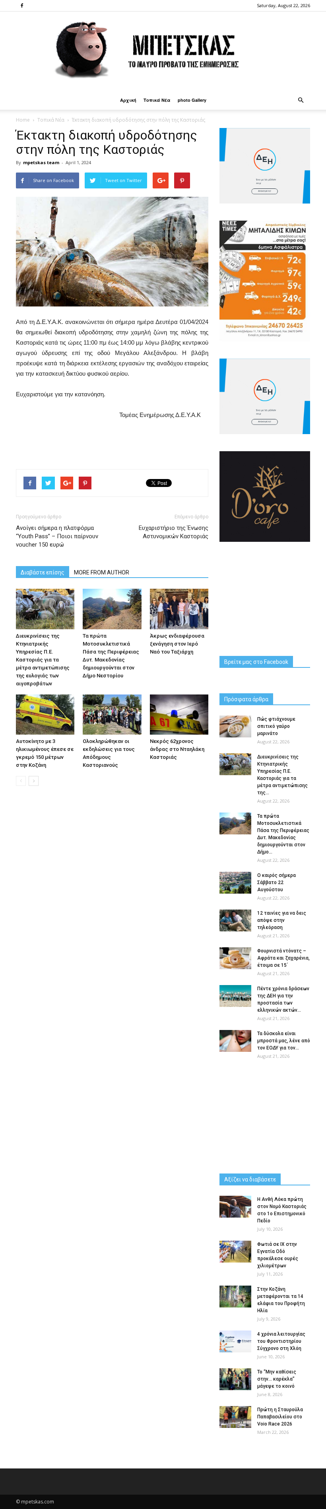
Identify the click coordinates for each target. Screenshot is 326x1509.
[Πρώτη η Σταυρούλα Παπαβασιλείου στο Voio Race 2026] (235, 1417)
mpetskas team (41, 162)
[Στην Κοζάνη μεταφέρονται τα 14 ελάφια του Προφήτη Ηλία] (235, 1296)
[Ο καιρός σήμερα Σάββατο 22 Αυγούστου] (235, 883)
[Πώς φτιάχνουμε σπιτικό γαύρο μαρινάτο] (235, 726)
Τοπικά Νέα (157, 100)
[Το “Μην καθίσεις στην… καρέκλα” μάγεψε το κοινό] (235, 1379)
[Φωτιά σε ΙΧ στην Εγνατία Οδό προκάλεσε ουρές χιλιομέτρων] (235, 1252)
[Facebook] (22, 5)
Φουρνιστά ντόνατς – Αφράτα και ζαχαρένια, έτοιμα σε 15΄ (283, 958)
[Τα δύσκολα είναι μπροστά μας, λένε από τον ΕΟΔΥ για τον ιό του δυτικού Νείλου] (235, 1041)
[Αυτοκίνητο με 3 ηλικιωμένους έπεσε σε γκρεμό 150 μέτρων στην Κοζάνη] (45, 714)
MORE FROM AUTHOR (101, 572)
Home (23, 119)
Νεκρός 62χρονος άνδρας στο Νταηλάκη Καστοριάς (177, 749)
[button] (300, 100)
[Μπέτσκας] (163, 51)
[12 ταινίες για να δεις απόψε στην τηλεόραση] (235, 920)
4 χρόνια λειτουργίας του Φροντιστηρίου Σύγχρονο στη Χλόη (281, 1341)
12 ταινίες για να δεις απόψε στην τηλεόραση (281, 920)
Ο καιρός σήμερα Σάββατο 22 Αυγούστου (276, 882)
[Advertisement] (112, 442)
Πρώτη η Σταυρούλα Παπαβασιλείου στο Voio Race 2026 (280, 1417)
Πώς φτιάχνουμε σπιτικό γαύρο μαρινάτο (276, 726)
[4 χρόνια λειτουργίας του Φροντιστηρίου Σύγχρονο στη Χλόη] (235, 1341)
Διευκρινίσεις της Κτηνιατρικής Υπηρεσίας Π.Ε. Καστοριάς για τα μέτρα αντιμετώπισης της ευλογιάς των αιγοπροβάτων (43, 660)
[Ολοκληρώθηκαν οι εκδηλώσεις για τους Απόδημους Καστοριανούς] (112, 714)
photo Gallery (192, 100)
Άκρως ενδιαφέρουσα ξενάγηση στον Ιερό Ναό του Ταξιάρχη (177, 644)
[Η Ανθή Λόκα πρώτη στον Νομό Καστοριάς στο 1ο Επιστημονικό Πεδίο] (235, 1207)
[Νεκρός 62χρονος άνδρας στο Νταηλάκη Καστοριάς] (179, 714)
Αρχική (128, 100)
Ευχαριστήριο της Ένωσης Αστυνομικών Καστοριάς (173, 532)
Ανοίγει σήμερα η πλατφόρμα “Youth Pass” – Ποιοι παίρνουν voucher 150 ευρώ (57, 536)
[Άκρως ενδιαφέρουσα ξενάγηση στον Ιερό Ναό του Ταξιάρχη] (179, 609)
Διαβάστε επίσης (42, 572)
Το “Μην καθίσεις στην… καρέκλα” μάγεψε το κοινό (276, 1379)
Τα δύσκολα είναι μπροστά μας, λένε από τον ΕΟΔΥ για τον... (283, 1041)
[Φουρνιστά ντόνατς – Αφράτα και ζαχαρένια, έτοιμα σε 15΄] (235, 958)
